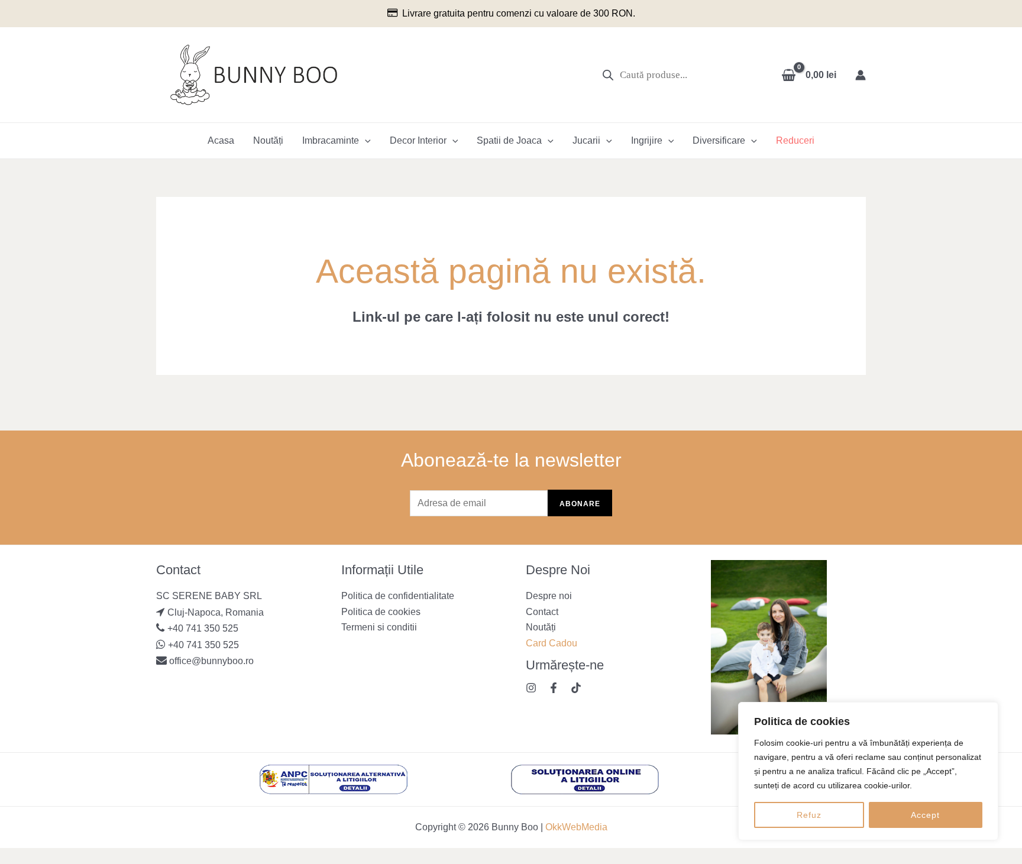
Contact (542, 612)
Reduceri (795, 140)
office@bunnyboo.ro (210, 661)
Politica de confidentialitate (397, 596)
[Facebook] (553, 687)
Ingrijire (646, 140)
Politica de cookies (381, 612)
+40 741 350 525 (202, 628)
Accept (925, 815)
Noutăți (268, 140)
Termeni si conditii (379, 627)
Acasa (221, 140)
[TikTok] (576, 687)
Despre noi (549, 596)
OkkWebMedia (576, 827)
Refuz (809, 815)
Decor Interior (418, 140)
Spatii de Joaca (509, 140)
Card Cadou (551, 643)
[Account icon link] (860, 75)
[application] (365, 140)
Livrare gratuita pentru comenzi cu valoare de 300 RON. (518, 13)
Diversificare (719, 140)
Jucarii (586, 140)
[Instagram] (531, 687)
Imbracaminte (330, 140)
